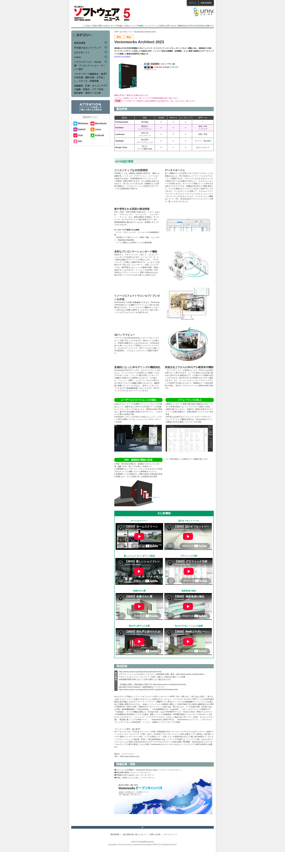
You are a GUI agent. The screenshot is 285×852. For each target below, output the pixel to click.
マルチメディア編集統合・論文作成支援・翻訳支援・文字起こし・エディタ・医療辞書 (89, 77)
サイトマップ (169, 834)
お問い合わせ (171, 26)
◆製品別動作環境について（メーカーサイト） (133, 772)
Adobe (77, 57)
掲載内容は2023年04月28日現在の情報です (195, 26)
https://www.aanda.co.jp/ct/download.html (169, 684)
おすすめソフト (126, 32)
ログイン (192, 3)
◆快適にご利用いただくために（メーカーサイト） (134, 778)
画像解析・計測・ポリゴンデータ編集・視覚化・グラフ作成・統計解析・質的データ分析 (89, 89)
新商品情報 (79, 43)
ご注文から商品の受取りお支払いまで (99, 26)
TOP (116, 32)
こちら (180, 101)
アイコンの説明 (157, 26)
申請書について (143, 26)
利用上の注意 (155, 834)
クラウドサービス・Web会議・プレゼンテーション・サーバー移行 (89, 65)
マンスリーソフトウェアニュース (102, 13)
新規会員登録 (206, 3)
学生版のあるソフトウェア (87, 47)
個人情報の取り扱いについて (134, 834)
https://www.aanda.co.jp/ (129, 756)
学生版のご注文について (126, 26)
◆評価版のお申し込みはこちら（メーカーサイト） (134, 775)
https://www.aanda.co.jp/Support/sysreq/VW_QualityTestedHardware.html (148, 689)
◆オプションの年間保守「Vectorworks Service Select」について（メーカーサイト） (148, 770)
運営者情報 (114, 834)
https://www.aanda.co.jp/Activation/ (190, 674)
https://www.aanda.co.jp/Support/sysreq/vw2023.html (140, 672)
